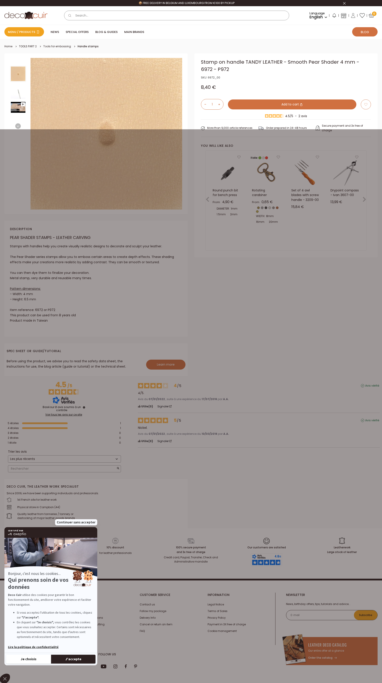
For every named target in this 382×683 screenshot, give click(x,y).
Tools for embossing (57, 46)
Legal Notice (216, 604)
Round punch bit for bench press (225, 192)
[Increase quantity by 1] (220, 104)
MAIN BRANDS (134, 32)
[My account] (353, 15)
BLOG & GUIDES (106, 32)
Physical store (81, 631)
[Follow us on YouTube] (104, 666)
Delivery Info (148, 618)
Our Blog (78, 611)
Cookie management (222, 631)
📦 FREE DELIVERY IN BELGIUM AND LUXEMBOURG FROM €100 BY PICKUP (187, 3)
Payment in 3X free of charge (227, 624)
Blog (365, 32)
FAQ (142, 631)
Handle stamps (88, 46)
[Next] (18, 126)
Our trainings (81, 604)
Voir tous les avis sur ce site (63, 414)
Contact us (147, 604)
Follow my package (153, 611)
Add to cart (290, 104)
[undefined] (84, 407)
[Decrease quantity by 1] (203, 104)
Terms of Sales (217, 611)
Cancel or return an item (156, 624)
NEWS (55, 32)
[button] (334, 16)
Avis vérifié (372, 385)
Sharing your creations (87, 618)
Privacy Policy (217, 618)
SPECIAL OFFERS (77, 32)
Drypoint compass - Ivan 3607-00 (344, 192)
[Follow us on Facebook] (126, 666)
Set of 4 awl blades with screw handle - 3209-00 (305, 195)
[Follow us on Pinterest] (135, 666)
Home (8, 46)
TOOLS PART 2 (28, 46)
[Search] (69, 15)
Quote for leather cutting (88, 624)
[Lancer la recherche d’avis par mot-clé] (118, 468)
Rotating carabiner (259, 192)
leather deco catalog (327, 645)
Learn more (166, 364)
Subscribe (365, 615)
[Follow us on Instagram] (115, 666)
